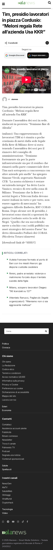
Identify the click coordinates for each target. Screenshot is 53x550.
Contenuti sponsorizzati (13, 459)
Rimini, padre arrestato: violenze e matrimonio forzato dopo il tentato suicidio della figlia (27, 277)
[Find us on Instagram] (18, 521)
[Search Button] (46, 331)
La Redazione (8, 365)
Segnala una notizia (11, 455)
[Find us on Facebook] (27, 521)
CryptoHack (7, 502)
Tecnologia (7, 509)
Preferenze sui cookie (12, 388)
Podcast (6, 451)
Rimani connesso (10, 436)
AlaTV (4, 487)
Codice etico (8, 369)
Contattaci (6, 424)
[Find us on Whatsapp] (3, 521)
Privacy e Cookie (10, 384)
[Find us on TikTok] (23, 521)
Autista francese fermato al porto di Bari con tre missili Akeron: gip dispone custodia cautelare (28, 263)
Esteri (4, 406)
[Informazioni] (47, 43)
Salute (5, 465)
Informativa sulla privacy (13, 381)
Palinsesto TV (8, 447)
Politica (5, 343)
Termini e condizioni (11, 373)
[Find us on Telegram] (8, 521)
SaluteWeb (7, 491)
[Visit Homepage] (26, 4)
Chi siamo (6, 361)
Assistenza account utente (14, 428)
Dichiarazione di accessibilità (15, 392)
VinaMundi (7, 499)
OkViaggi (6, 495)
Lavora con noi (9, 400)
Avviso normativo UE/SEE (13, 377)
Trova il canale (9, 443)
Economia (6, 410)
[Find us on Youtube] (13, 521)
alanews (14, 99)
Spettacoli (6, 469)
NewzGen (6, 483)
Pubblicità (6, 432)
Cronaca (6, 347)
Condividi (13, 43)
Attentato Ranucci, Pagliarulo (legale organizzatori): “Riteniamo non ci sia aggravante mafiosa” (28, 301)
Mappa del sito (9, 396)
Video (5, 513)
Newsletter (7, 440)
